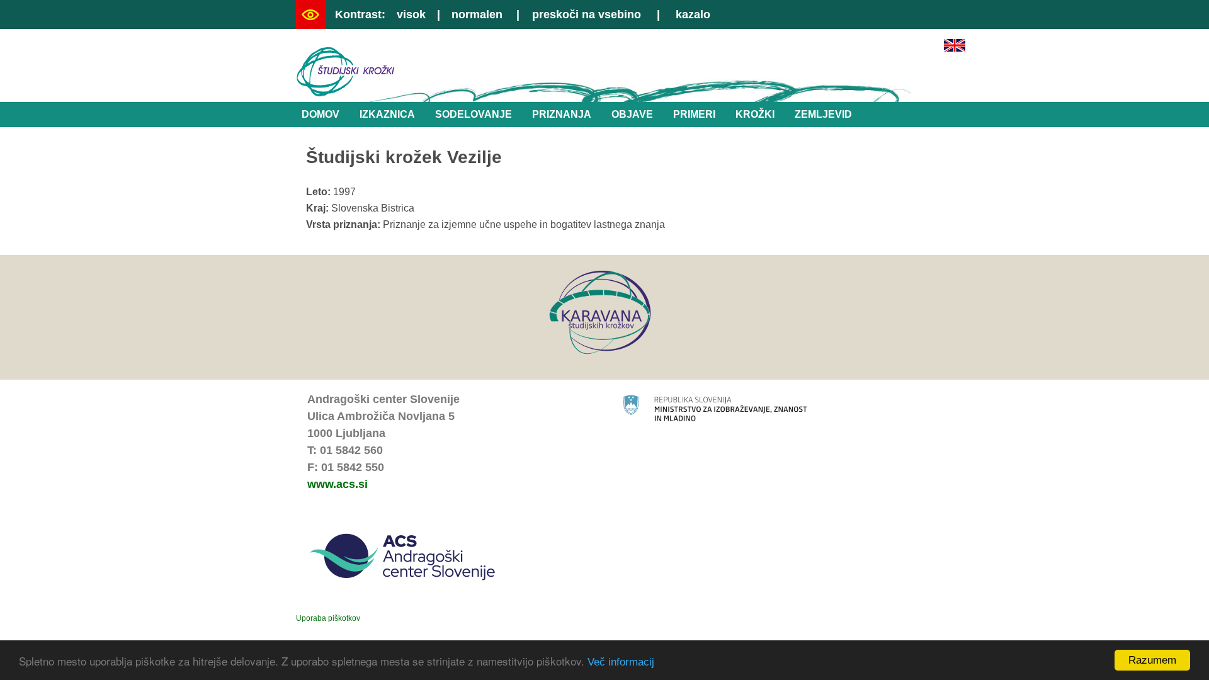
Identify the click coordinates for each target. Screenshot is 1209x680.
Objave (632, 114)
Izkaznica (387, 114)
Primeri (694, 114)
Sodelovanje (473, 114)
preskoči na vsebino (586, 14)
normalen (476, 14)
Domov (320, 114)
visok (411, 14)
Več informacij (620, 662)
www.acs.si (337, 484)
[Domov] (345, 93)
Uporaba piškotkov (328, 618)
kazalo (693, 14)
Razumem (1152, 660)
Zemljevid (823, 114)
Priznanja (561, 114)
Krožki (755, 114)
